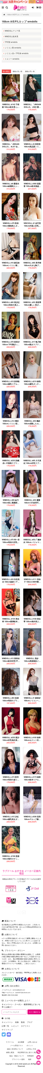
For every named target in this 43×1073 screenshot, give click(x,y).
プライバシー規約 (18, 1059)
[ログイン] (33, 7)
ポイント (29, 1045)
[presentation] (19, 912)
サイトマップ (7, 1029)
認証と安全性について (15, 1049)
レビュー (15, 1026)
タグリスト (25, 1026)
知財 (29, 1059)
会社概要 (21, 1042)
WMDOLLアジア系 (12, 30)
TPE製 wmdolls (11, 42)
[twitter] (4, 1034)
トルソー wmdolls (12, 58)
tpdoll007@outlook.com (22, 992)
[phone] (38, 1052)
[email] (38, 1057)
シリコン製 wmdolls (13, 47)
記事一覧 (5, 1026)
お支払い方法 (31, 1049)
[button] (7, 7)
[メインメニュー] (3, 7)
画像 (17, 1022)
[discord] (9, 1034)
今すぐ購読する (34, 1012)
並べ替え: (6, 71)
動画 (23, 1022)
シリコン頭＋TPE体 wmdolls (16, 53)
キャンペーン (7, 1022)
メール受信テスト (16, 1045)
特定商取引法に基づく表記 (27, 1052)
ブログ (29, 1022)
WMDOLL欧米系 (11, 36)
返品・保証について (16, 1056)
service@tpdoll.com (19, 990)
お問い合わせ (32, 1042)
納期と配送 (10, 1052)
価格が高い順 (30, 71)
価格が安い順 (17, 71)
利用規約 (30, 1056)
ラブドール (10, 1042)
